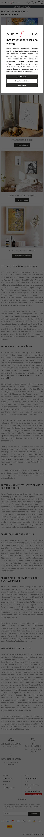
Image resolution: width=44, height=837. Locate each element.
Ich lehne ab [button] (22, 85)
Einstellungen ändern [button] (22, 81)
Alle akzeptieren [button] (22, 77)
